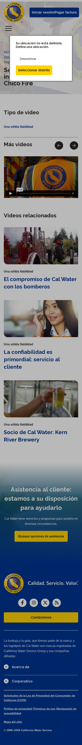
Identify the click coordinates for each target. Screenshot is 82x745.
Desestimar (28, 59)
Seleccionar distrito (34, 70)
